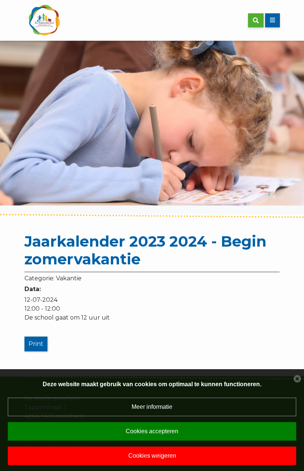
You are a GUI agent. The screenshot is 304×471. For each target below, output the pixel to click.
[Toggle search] (256, 20)
